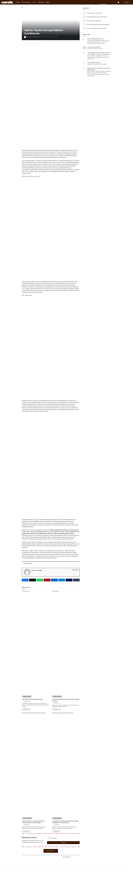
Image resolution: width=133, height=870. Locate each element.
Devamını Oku (26, 709)
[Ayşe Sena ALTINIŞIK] (27, 572)
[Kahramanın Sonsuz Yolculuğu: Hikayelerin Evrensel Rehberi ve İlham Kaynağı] (35, 764)
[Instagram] (113, 2)
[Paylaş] (69, 580)
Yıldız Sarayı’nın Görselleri (94, 47)
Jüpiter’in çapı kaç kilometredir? (94, 20)
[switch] (119, 2)
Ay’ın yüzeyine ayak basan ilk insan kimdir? (97, 28)
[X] (115, 2)
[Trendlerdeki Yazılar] (103, 2)
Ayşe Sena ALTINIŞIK (31, 36)
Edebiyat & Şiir (26, 696)
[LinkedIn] (110, 2)
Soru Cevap (27, 2)
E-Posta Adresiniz (52, 838)
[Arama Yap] (107, 2)
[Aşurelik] (7, 2)
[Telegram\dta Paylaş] (61, 580)
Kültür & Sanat (57, 696)
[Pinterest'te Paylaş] (47, 580)
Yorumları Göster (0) (50, 850)
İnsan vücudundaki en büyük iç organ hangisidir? (98, 24)
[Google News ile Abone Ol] (41, 42)
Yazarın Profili (75, 569)
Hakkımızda (41, 2)
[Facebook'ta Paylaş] (25, 580)
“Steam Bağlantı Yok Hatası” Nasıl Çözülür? (97, 16)
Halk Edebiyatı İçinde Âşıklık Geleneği (32, 699)
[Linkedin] (31, 572)
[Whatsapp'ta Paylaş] (39, 580)
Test (34, 2)
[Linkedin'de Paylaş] (54, 580)
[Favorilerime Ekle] (23, 42)
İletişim (48, 2)
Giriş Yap (127, 2)
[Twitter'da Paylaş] (32, 580)
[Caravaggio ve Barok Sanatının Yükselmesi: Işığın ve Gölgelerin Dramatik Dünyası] (65, 764)
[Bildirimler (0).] (131, 2)
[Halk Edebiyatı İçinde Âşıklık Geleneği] (35, 642)
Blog (18, 2)
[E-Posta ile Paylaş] (76, 580)
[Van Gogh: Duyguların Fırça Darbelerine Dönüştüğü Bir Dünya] (65, 642)
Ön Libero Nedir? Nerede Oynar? (94, 13)
